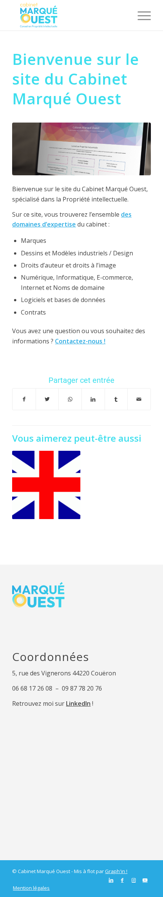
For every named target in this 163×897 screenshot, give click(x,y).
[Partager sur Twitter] (47, 399)
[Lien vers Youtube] (145, 880)
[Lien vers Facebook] (122, 880)
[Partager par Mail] (139, 399)
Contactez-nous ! (80, 341)
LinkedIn (78, 703)
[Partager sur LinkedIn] (93, 399)
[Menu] (140, 15)
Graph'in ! (116, 871)
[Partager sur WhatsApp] (70, 399)
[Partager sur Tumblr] (116, 399)
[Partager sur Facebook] (24, 399)
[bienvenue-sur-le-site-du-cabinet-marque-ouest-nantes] (81, 149)
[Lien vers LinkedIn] (111, 880)
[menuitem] (29, 888)
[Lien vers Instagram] (133, 880)
